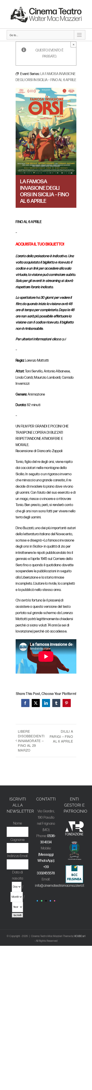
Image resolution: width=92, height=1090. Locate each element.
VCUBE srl (79, 936)
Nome (17, 823)
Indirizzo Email (17, 856)
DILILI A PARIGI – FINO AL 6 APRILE (61, 736)
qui (63, 339)
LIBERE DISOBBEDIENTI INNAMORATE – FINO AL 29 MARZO (31, 740)
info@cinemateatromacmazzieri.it (59, 886)
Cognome (17, 840)
